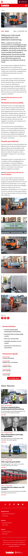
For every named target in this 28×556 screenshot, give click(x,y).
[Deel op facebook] (2, 318)
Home (3, 10)
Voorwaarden (16, 546)
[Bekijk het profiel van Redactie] (5, 31)
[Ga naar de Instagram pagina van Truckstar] (9, 504)
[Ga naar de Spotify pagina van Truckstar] (22, 504)
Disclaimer (9, 544)
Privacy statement (14, 544)
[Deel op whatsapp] (8, 318)
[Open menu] (26, 5)
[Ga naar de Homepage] (5, 5)
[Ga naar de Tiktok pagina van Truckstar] (5, 504)
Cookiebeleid (11, 546)
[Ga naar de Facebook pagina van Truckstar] (14, 504)
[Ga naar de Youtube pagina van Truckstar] (18, 504)
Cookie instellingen (22, 544)
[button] (23, 2)
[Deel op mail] (5, 318)
